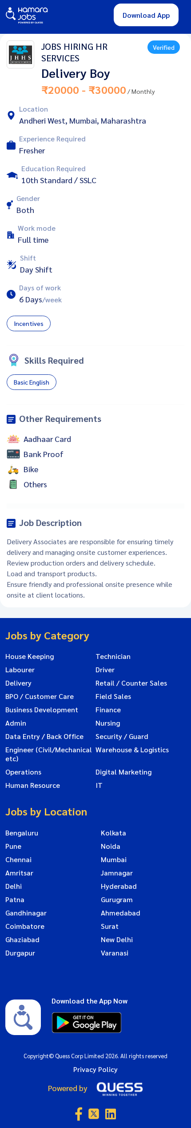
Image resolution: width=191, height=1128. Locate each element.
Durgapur (20, 952)
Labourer (20, 669)
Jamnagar (117, 872)
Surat (110, 926)
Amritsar (19, 872)
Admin (15, 723)
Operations (23, 771)
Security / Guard (122, 736)
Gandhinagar (26, 912)
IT (99, 785)
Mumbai (114, 859)
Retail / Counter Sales (131, 682)
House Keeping (29, 656)
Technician (113, 656)
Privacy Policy (95, 1069)
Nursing (108, 723)
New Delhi (117, 939)
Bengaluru (21, 832)
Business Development (41, 709)
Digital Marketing (123, 771)
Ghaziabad (22, 939)
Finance (108, 709)
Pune (13, 846)
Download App (146, 15)
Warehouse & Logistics (132, 749)
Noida (110, 846)
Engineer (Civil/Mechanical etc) (48, 754)
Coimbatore (24, 926)
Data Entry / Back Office (44, 736)
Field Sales (113, 696)
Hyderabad (119, 886)
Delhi (13, 886)
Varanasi (114, 952)
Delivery (18, 682)
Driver (105, 669)
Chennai (18, 859)
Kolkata (113, 832)
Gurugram (117, 899)
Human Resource (32, 785)
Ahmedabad (120, 912)
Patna (14, 899)
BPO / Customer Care (39, 696)
